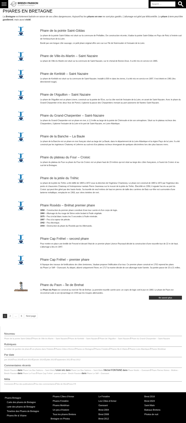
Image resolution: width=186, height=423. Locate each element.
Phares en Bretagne (84, 349)
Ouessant (103, 405)
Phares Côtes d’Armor (63, 396)
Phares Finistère (102, 349)
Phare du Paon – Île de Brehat (62, 285)
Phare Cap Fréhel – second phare (64, 238)
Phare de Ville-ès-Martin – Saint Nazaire (69, 56)
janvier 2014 (38, 360)
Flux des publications (24, 384)
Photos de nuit (151, 414)
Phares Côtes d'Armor (64, 349)
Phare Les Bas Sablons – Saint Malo (38, 370)
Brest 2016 (149, 396)
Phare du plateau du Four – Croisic (65, 157)
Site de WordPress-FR (66, 384)
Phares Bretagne (13, 398)
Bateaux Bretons (152, 410)
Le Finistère (104, 396)
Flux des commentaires (45, 384)
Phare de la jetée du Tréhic (59, 178)
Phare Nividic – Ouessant (139, 370)
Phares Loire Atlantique (139, 349)
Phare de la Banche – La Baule (62, 136)
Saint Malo (149, 405)
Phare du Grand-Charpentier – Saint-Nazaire (72, 115)
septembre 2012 (64, 360)
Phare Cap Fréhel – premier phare (64, 259)
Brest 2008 (103, 414)
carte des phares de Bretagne (21, 407)
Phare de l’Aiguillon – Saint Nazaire (65, 94)
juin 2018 (8, 360)
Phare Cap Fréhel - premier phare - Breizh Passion (59, 373)
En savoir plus (165, 298)
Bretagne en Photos (60, 419)
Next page (31, 316)
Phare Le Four (29, 373)
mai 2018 (18, 360)
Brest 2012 (103, 419)
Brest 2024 (149, 401)
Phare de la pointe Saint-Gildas (62, 30)
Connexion (8, 384)
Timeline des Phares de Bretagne (23, 411)
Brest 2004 (103, 410)
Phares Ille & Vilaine (119, 349)
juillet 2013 (50, 360)
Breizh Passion (10, 370)
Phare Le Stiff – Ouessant (54, 267)
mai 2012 (76, 360)
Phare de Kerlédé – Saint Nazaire (64, 74)
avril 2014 (27, 360)
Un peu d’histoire (61, 410)
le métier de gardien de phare (17, 349)
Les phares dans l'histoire (42, 349)
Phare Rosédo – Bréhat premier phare (67, 205)
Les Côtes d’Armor (107, 401)
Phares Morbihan (158, 349)
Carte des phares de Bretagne (21, 402)
